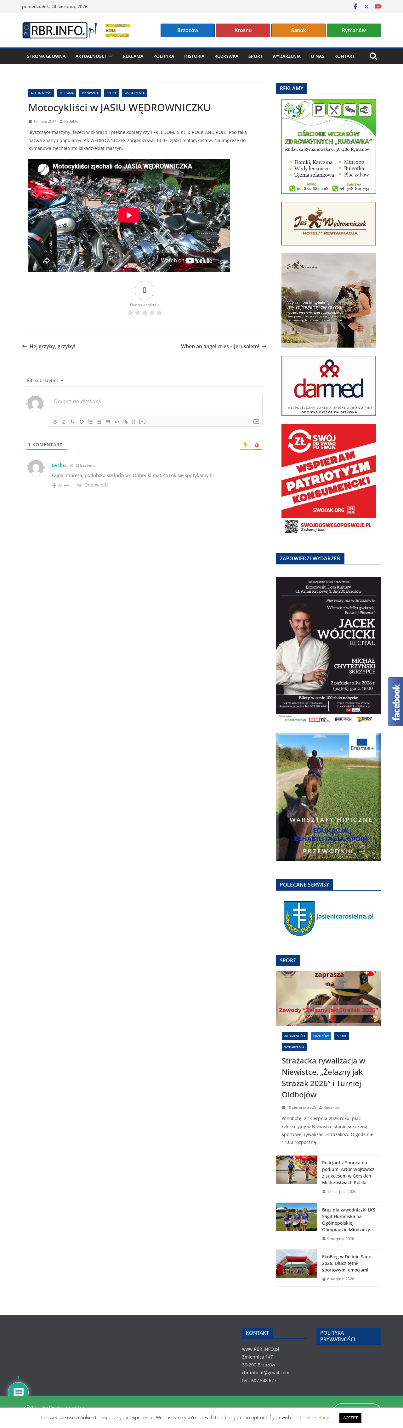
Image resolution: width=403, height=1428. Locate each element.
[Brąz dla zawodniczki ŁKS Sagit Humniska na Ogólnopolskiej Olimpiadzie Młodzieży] (296, 1224)
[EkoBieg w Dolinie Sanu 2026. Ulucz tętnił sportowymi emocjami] (296, 1268)
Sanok (298, 30)
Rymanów (354, 30)
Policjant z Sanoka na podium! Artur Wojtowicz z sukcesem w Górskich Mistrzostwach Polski (348, 1172)
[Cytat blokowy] (108, 422)
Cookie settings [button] (316, 1417)
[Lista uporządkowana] (90, 422)
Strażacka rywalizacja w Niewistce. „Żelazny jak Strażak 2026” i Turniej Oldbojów (323, 1077)
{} (134, 421)
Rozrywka (226, 56)
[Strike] (81, 422)
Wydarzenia (287, 56)
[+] (142, 421)
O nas (317, 56)
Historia (194, 56)
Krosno (243, 30)
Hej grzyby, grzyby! (52, 346)
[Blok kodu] (116, 422)
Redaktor (72, 121)
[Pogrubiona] (55, 422)
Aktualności (91, 56)
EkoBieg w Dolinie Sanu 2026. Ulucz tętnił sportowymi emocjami (347, 1263)
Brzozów (187, 30)
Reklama (133, 56)
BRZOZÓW (321, 1036)
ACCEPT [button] (350, 1417)
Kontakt (344, 56)
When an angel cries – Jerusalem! (220, 346)
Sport (255, 56)
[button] (109, 56)
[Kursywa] (64, 422)
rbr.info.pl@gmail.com (265, 1373)
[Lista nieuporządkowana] (99, 422)
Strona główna (46, 56)
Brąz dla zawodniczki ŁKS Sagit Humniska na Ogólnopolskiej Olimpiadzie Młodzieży (348, 1220)
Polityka (163, 56)
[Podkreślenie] (72, 422)
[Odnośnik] (125, 422)
